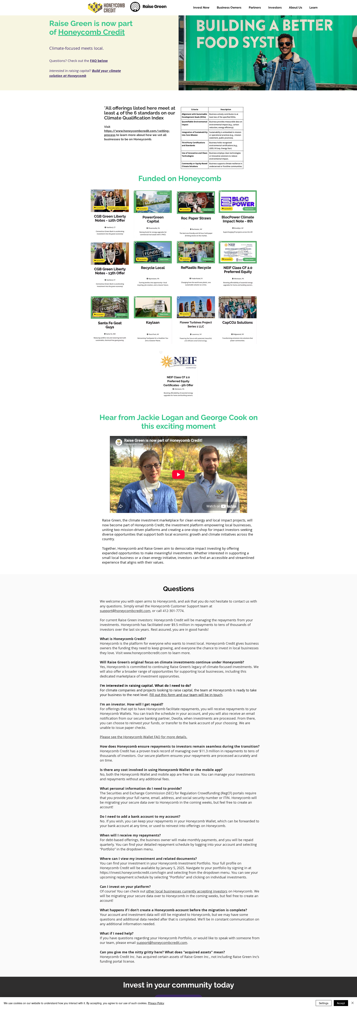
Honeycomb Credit (91, 32)
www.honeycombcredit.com (145, 653)
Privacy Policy (156, 1003)
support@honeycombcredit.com (125, 610)
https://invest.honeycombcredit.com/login (133, 872)
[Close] (352, 1003)
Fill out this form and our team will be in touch (185, 695)
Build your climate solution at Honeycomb (85, 73)
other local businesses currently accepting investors (186, 891)
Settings (323, 1003)
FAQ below (99, 60)
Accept (341, 1003)
